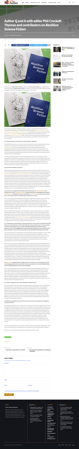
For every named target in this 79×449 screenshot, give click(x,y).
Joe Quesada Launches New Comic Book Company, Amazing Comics (66, 428)
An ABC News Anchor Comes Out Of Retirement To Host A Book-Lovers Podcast (66, 423)
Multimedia (49, 431)
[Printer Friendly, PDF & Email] (7, 337)
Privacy (66, 444)
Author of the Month (50, 409)
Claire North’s (8, 173)
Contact (73, 444)
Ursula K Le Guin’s (22, 217)
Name (6, 379)
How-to (49, 426)
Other (48, 435)
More (59, 2)
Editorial (27, 2)
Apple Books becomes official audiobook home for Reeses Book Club (66, 413)
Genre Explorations (51, 423)
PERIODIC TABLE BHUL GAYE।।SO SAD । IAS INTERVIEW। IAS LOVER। (68, 48)
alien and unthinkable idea (12, 133)
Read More (6, 342)
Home (23, 2)
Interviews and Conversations (16, 35)
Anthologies (44, 2)
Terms (70, 444)
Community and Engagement (50, 414)
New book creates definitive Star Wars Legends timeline (67, 55)
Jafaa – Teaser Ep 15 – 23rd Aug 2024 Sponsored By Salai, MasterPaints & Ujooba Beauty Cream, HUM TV (68, 64)
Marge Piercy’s (23, 173)
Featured (49, 418)
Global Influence (50, 425)
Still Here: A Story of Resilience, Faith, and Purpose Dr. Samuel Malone (36, 412)
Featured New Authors (35, 2)
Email (5, 385)
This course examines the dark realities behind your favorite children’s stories (66, 408)
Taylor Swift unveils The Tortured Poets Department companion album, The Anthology (67, 88)
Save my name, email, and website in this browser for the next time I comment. (22, 391)
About (63, 444)
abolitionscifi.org (8, 147)
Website (30, 385)
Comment (6, 363)
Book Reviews (50, 411)
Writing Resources (51, 438)
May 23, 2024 (6, 35)
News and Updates (52, 2)
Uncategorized (50, 436)
